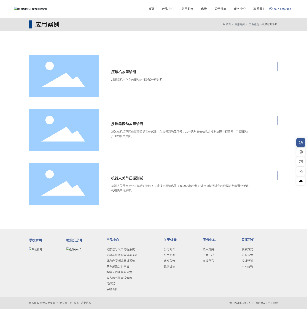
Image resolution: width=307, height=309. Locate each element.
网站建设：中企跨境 (266, 303)
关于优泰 (220, 8)
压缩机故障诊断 (123, 71)
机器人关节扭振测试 (127, 178)
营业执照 (86, 302)
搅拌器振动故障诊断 (127, 123)
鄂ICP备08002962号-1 (241, 303)
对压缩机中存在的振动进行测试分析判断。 (138, 79)
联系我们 (260, 8)
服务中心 (240, 8)
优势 (204, 8)
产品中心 (168, 8)
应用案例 (187, 8)
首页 (151, 8)
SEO (76, 303)
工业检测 (254, 24)
